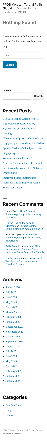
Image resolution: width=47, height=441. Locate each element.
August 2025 (13, 346)
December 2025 (14, 326)
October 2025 (13, 336)
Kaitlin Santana (14, 258)
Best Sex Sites (13, 405)
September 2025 (14, 341)
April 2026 (11, 307)
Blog (8, 410)
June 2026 (11, 297)
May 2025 (11, 361)
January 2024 (13, 381)
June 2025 (11, 356)
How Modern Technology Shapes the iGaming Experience (23, 214)
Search (7, 90)
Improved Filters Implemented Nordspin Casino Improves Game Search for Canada (21, 182)
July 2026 (11, 292)
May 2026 (11, 302)
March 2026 (12, 312)
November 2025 (14, 331)
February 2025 (14, 371)
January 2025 (13, 376)
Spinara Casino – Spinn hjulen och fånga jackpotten (24, 227)
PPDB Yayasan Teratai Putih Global (19, 430)
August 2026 (13, 287)
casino (9, 415)
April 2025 (11, 366)
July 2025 (11, 351)
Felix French (12, 246)
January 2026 (13, 322)
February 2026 (14, 317)
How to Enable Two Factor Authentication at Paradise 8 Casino (24, 261)
